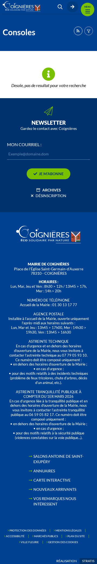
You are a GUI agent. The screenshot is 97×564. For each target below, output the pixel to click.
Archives (51, 190)
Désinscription (51, 195)
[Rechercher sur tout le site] (60, 6)
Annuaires (44, 471)
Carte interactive (52, 480)
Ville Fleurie (30, 542)
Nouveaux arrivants (54, 489)
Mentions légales (68, 530)
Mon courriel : (24, 144)
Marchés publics (46, 536)
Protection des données (27, 530)
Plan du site (76, 536)
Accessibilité (15, 536)
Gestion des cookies (63, 542)
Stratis (88, 561)
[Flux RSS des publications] (78, 31)
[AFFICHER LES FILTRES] (88, 31)
